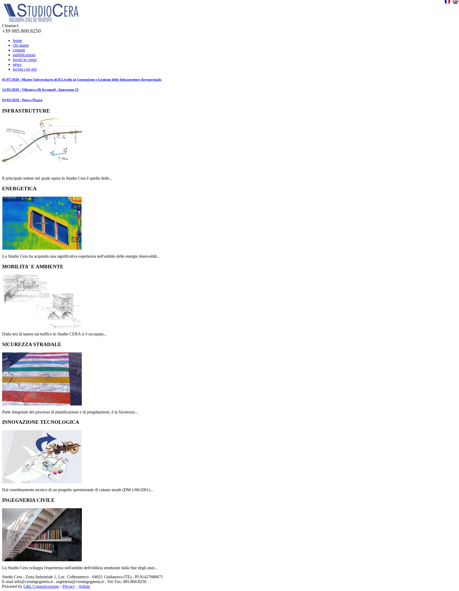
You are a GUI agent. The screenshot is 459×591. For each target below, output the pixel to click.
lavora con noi (25, 69)
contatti (19, 50)
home (17, 40)
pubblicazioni (24, 55)
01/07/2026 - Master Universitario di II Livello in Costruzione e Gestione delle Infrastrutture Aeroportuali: (82, 79)
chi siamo (21, 45)
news (17, 64)
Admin (84, 586)
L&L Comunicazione (41, 586)
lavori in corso (25, 59)
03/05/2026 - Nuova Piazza (22, 100)
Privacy (68, 586)
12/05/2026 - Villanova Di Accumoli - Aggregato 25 (40, 90)
